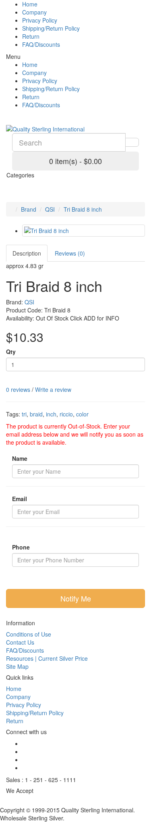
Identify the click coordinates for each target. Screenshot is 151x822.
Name (19, 458)
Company (34, 12)
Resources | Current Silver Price (47, 658)
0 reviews (18, 389)
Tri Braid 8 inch (83, 209)
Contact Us (20, 642)
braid (36, 414)
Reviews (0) (70, 253)
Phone (21, 547)
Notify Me (75, 598)
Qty (11, 352)
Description (26, 253)
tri (24, 414)
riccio (66, 414)
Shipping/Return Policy (51, 28)
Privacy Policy (39, 20)
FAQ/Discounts (41, 44)
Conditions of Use (28, 634)
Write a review (53, 389)
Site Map (17, 666)
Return (30, 36)
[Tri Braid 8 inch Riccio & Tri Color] (83, 231)
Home (29, 4)
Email (19, 499)
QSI (50, 209)
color (82, 414)
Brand (28, 209)
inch (51, 414)
